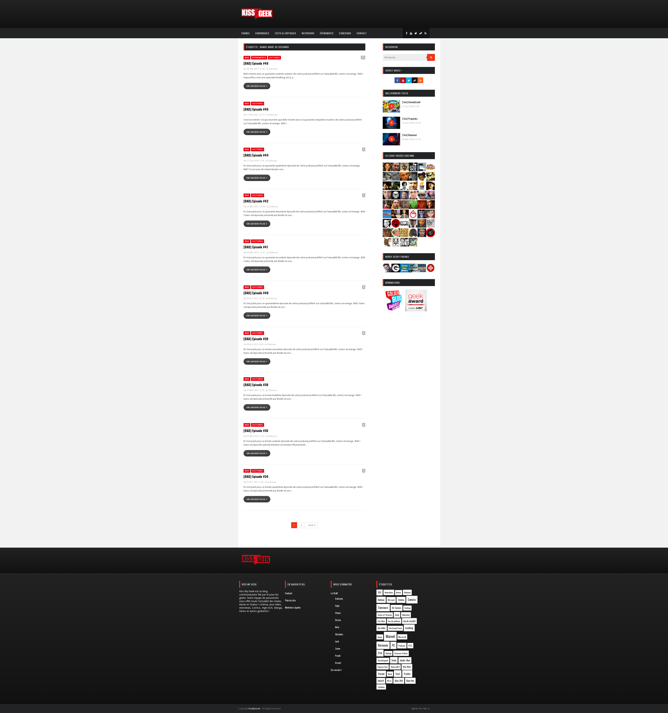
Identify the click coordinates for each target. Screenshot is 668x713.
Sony (393, 660)
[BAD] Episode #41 (256, 247)
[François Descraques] (404, 189)
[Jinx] (395, 198)
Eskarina (273, 68)
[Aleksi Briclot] (387, 170)
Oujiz (337, 605)
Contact (362, 33)
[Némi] (387, 226)
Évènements (326, 33)
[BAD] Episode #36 (256, 430)
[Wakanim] (404, 245)
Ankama (407, 592)
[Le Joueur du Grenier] (395, 208)
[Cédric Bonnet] (395, 179)
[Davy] (404, 179)
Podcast (401, 645)
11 (363, 57)
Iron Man (381, 621)
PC (393, 645)
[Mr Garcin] (422, 217)
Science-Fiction (401, 653)
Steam (381, 674)
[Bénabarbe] (422, 170)
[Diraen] (422, 179)
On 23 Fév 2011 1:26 (254, 481)
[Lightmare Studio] (413, 208)
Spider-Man (405, 660)
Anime (398, 592)
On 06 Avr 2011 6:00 (254, 344)
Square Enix (383, 666)
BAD (247, 57)
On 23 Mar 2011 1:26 (254, 390)
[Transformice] (387, 245)
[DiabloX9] (413, 179)
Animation (389, 592)
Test (397, 674)
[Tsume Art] (395, 245)
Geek (397, 614)
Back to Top (420, 708)
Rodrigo (388, 653)
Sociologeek (383, 660)
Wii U (389, 680)
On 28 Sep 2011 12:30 (254, 68)
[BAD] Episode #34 (256, 476)
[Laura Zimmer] (387, 208)
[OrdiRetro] (422, 271)
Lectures (274, 57)
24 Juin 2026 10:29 (411, 122)
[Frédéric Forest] (413, 189)
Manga (379, 637)
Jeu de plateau (394, 621)
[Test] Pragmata (409, 118)
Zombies (381, 687)
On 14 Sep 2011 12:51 (254, 114)
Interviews (308, 33)
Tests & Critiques (285, 33)
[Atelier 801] (413, 170)
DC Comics (396, 608)
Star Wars (407, 666)
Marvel (390, 636)
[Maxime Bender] (395, 217)
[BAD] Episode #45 (256, 109)
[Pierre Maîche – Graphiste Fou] (387, 271)
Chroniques (262, 33)
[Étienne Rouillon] (387, 189)
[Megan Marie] (404, 217)
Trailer (407, 674)
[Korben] (422, 198)
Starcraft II (395, 666)
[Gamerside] (395, 271)
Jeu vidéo (381, 628)
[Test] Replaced (409, 135)
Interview (406, 614)
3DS (379, 592)
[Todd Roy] (422, 236)
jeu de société (409, 621)
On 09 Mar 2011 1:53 (254, 436)
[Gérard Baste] (430, 189)
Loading (409, 628)
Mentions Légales (293, 607)
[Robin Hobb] (387, 236)
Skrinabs (339, 634)
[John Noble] (404, 198)
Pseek (337, 655)
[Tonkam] (430, 236)
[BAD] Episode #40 (256, 293)
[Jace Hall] (387, 198)
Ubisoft (381, 680)
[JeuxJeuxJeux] (404, 271)
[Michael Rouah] (413, 217)
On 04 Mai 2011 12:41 (255, 252)
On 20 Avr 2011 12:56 (254, 298)
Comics (412, 599)
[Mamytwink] (430, 208)
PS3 (410, 645)
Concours (345, 33)
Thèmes (245, 33)
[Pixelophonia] (430, 226)
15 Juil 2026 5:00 (410, 106)
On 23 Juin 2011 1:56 (254, 160)
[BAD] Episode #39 (256, 339)
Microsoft (402, 636)
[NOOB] (404, 226)
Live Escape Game (395, 628)
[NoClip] (395, 226)
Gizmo (338, 620)
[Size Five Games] (404, 236)
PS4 (380, 653)
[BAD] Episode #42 (256, 201)
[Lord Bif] (422, 208)
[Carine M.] (387, 179)
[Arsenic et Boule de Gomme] (404, 170)
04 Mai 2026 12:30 (411, 139)
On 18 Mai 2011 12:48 (255, 206)
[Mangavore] (387, 217)
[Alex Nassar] (395, 170)
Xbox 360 (399, 680)
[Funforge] (422, 189)
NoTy (337, 627)
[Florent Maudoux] (395, 189)
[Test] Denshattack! (411, 102)
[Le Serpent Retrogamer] (413, 271)
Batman (381, 600)
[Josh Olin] (413, 198)
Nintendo (383, 645)
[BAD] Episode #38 (256, 384)
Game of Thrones (385, 615)
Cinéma (401, 600)
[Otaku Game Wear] (430, 271)
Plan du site (290, 600)
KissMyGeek (254, 708)
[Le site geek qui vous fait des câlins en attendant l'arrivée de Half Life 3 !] (256, 18)
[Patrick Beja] (422, 226)
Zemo (337, 648)
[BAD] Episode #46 (256, 63)
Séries (390, 674)
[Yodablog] (413, 245)
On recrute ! (336, 670)
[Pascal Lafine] (413, 226)
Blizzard (391, 600)
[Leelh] (404, 208)
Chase (338, 613)
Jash (337, 641)
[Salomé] (395, 236)
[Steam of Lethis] (413, 236)
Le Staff (334, 593)
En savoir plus (256, 86)
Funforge (407, 608)
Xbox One (410, 680)
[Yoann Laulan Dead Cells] (430, 198)
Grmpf (338, 662)
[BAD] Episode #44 (256, 155)
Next (311, 525)
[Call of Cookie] (430, 170)
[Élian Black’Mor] (430, 179)
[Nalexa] (430, 217)
